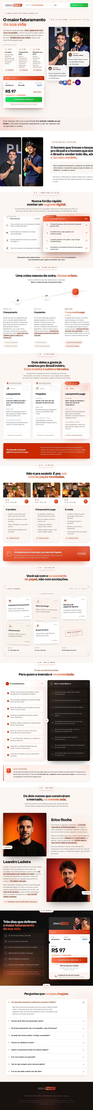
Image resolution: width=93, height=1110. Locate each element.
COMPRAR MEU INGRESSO (24, 99)
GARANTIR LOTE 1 (78, 5)
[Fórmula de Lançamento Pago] (13, 5)
